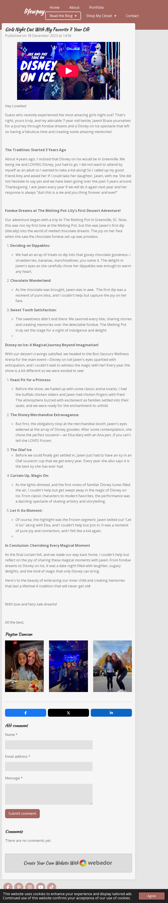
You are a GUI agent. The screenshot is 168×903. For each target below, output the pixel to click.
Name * (11, 734)
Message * (14, 778)
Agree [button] (151, 896)
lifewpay (34, 11)
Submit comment (22, 813)
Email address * (17, 756)
